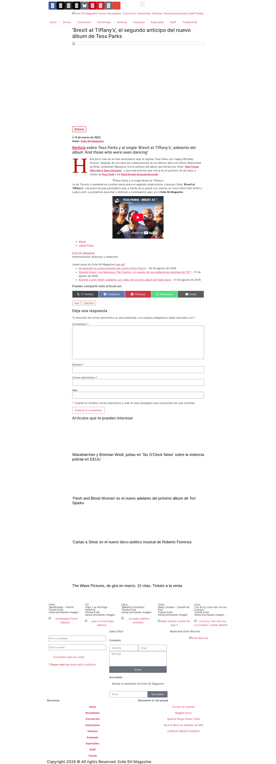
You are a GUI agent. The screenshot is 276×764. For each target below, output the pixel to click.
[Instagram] (69, 6)
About (82, 241)
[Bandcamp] (108, 6)
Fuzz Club (108, 174)
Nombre (78, 364)
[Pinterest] (92, 6)
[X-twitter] (61, 6)
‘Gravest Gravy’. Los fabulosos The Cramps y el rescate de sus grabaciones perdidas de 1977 (135, 272)
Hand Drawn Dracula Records (139, 174)
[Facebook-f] (53, 6)
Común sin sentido (183, 706)
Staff (173, 22)
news (76, 303)
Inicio (53, 22)
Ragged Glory (183, 712)
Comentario (80, 324)
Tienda (92, 755)
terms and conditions (83, 664)
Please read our (73, 664)
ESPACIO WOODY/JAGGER (183, 731)
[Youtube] (100, 6)
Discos (67, 22)
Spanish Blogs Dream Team (183, 718)
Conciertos (84, 22)
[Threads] (76, 6)
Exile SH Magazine (92, 141)
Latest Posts (86, 245)
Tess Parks (89, 303)
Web (74, 390)
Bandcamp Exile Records (185, 631)
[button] (142, 4)
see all (120, 264)
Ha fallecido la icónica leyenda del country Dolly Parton (112, 268)
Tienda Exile (189, 22)
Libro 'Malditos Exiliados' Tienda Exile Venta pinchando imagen (136, 608)
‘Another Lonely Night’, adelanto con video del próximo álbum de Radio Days (125, 279)
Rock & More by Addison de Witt (183, 725)
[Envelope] (116, 6)
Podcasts (139, 22)
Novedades (92, 712)
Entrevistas (104, 22)
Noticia (79, 147)
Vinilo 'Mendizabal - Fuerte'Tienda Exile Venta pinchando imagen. (64, 608)
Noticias (122, 22)
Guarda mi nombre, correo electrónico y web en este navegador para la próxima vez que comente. (135, 403)
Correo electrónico (84, 377)
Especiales (157, 22)
